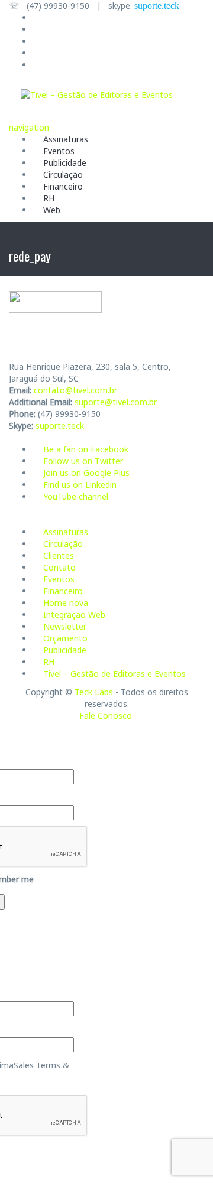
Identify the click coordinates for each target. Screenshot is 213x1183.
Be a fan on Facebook (85, 449)
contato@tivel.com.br (75, 390)
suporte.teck (156, 6)
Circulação (63, 174)
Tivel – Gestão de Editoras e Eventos (114, 673)
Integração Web (74, 614)
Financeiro (63, 186)
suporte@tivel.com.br (116, 402)
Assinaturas (65, 139)
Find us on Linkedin (80, 484)
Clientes (58, 555)
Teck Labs (94, 692)
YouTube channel (75, 496)
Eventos (59, 151)
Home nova (65, 602)
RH (48, 198)
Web (51, 210)
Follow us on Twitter (83, 461)
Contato (59, 567)
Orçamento (65, 638)
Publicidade (64, 162)
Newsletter (64, 626)
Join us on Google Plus (86, 472)
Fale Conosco (105, 715)
